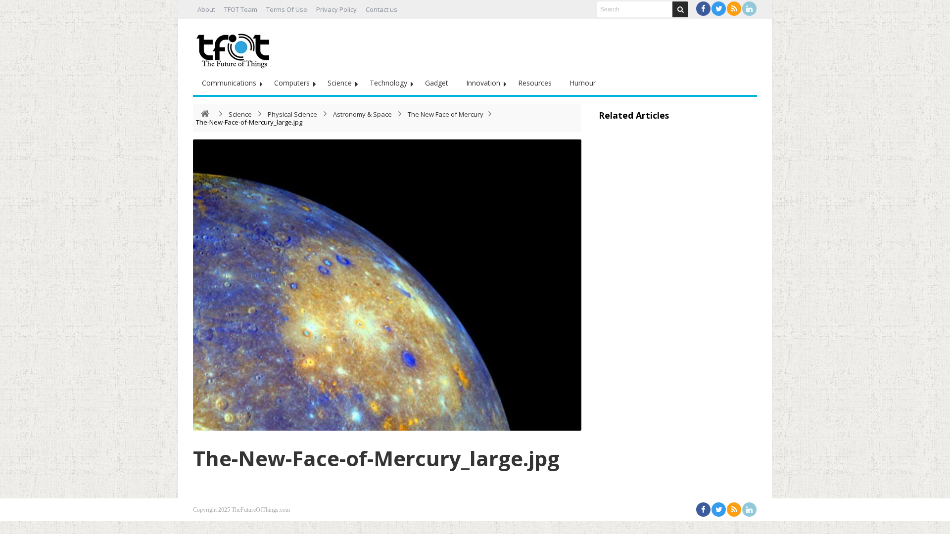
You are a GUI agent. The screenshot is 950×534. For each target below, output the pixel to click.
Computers (292, 83)
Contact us (381, 9)
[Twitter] (718, 8)
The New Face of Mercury (445, 114)
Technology (388, 83)
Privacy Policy (336, 9)
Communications (229, 83)
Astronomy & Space (362, 114)
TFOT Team (240, 9)
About (206, 9)
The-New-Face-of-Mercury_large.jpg (376, 458)
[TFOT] (235, 47)
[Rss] (734, 8)
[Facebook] (703, 8)
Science (340, 83)
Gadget (436, 83)
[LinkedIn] (749, 8)
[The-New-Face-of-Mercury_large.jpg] (387, 285)
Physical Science (292, 114)
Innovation (483, 83)
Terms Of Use (286, 9)
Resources (535, 83)
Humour (583, 83)
